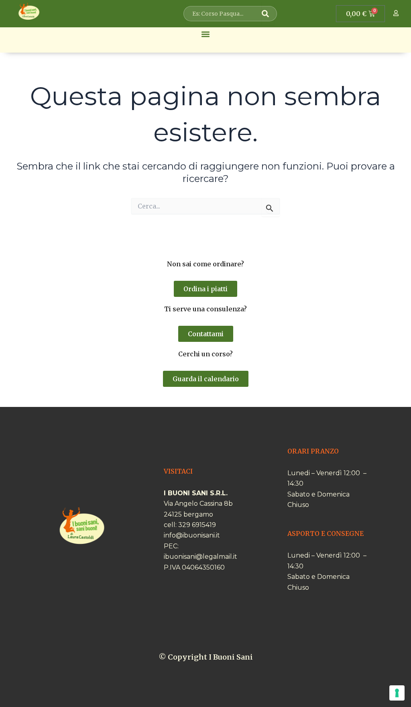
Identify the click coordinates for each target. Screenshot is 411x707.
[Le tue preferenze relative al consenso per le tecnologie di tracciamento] (397, 693)
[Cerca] (268, 13)
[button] (205, 34)
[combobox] (224, 13)
